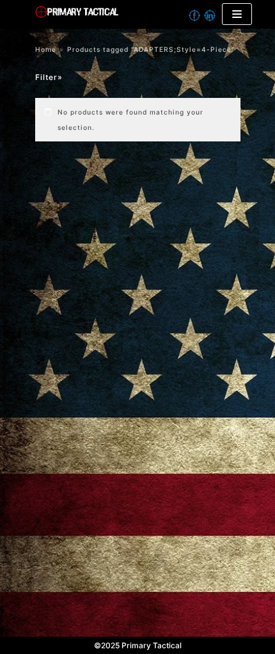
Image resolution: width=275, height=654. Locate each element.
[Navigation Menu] (237, 14)
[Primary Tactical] (119, 14)
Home (45, 49)
